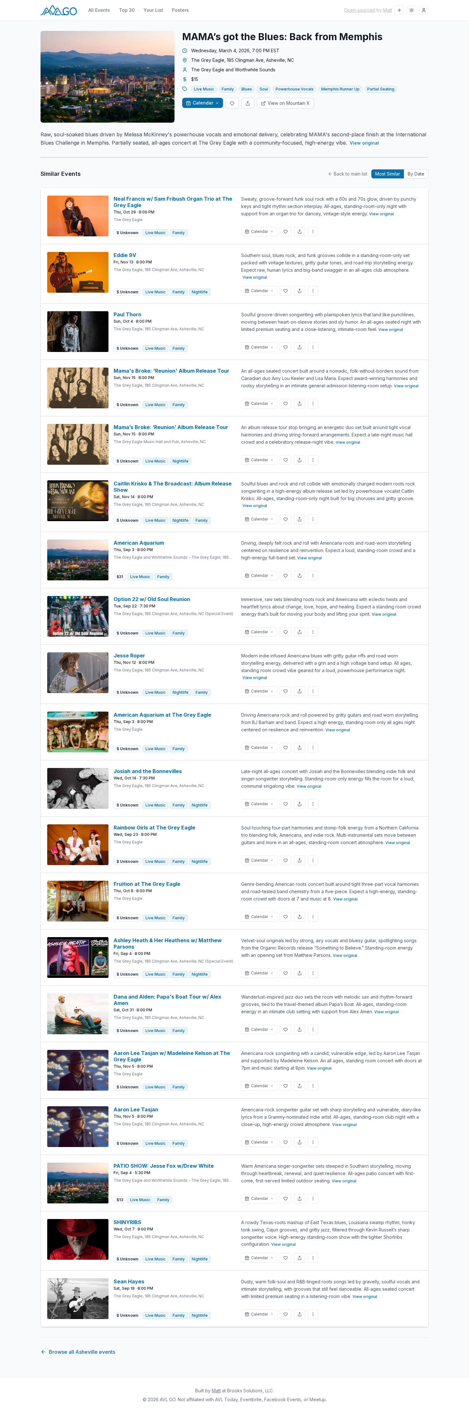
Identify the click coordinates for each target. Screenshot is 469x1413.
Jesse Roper (129, 655)
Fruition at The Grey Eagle (147, 884)
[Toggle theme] (411, 10)
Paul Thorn (127, 314)
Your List (153, 10)
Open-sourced (359, 10)
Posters (180, 10)
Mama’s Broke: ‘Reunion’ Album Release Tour (171, 427)
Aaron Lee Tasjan (136, 1109)
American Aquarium (139, 543)
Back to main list (350, 173)
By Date (416, 173)
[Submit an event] (399, 10)
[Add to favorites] (232, 103)
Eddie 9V (125, 255)
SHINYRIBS (127, 1222)
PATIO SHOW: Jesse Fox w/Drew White (164, 1166)
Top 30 (127, 10)
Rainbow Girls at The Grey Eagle (154, 827)
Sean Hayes (129, 1281)
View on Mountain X (289, 103)
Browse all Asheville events (82, 1352)
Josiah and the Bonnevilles (148, 771)
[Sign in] (423, 10)
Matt (387, 10)
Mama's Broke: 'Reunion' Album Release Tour (171, 371)
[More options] (313, 231)
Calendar (203, 102)
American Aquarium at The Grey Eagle (162, 715)
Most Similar (387, 173)
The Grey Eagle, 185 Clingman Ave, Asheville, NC (242, 60)
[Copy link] (247, 103)
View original (364, 143)
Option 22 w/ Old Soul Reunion (152, 599)
